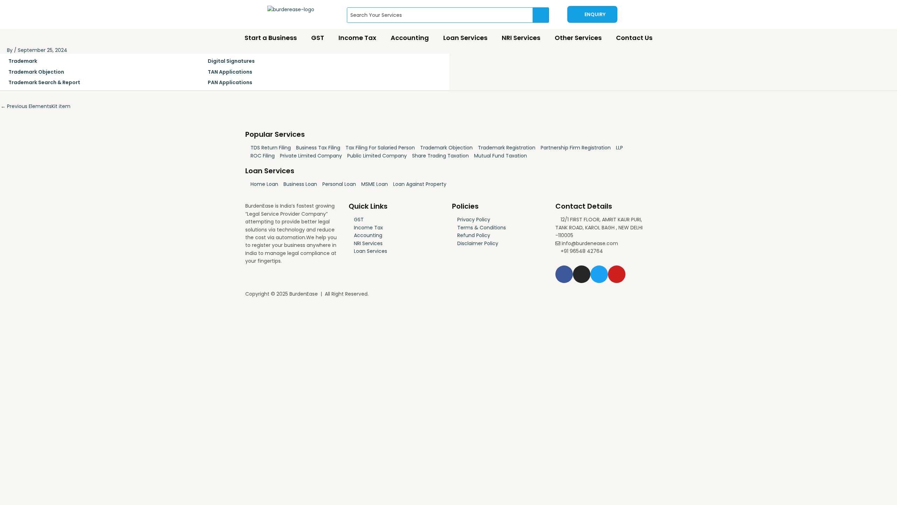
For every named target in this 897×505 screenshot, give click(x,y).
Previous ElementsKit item (35, 106)
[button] (592, 14)
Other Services (578, 37)
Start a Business (271, 37)
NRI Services (521, 37)
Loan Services (465, 37)
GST (317, 37)
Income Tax (357, 37)
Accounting (410, 37)
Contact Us (634, 37)
